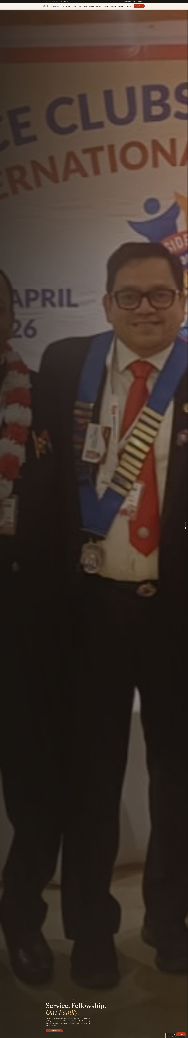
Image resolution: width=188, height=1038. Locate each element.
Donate (74, 6)
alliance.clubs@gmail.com (52, 1)
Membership (113, 6)
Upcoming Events (70, 1030)
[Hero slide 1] (185, 523)
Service (68, 6)
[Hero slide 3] (185, 526)
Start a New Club (128, 1)
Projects (140, 1)
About (62, 6)
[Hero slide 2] (185, 525)
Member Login (121, 6)
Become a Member (137, 6)
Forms (181, 1034)
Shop (80, 6)
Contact (129, 6)
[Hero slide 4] (185, 528)
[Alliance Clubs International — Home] (51, 6)
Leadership (98, 6)
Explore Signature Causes (54, 1030)
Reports (106, 6)
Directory (135, 1)
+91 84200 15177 (65, 1)
